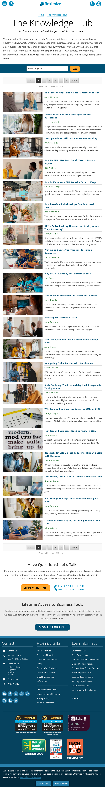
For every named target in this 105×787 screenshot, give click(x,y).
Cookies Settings (43, 783)
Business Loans (79, 650)
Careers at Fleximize (46, 655)
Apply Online (35, 588)
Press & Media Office (46, 672)
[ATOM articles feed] (15, 700)
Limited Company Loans (82, 663)
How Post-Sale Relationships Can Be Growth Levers (23, 213)
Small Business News (46, 677)
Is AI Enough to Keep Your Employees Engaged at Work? (23, 508)
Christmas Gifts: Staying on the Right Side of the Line (23, 530)
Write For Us (13, 684)
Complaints (13, 679)
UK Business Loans (80, 685)
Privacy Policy (43, 698)
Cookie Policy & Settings (30, 777)
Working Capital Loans (82, 681)
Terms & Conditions (45, 702)
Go (75, 68)
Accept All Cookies (61, 783)
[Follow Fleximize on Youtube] (21, 693)
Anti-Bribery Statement (47, 689)
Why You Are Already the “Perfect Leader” (23, 283)
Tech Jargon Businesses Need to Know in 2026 (23, 440)
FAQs (39, 663)
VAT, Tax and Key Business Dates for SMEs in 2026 (23, 418)
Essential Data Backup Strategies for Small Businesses (23, 124)
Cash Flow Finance (80, 655)
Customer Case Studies (47, 659)
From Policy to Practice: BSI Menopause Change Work (23, 349)
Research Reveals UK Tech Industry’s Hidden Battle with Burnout (23, 462)
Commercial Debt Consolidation (86, 659)
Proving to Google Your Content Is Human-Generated (23, 259)
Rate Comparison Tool (81, 672)
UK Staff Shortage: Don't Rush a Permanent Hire (23, 102)
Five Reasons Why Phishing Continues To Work (23, 305)
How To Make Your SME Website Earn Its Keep (23, 191)
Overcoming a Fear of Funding (85, 668)
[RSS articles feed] (10, 700)
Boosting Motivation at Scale (23, 327)
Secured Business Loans (82, 677)
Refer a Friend (43, 681)
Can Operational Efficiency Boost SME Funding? (23, 147)
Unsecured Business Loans (84, 690)
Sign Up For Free (52, 627)
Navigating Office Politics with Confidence (23, 372)
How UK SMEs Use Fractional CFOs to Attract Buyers (23, 169)
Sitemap (75, 698)
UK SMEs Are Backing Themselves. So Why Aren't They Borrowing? (23, 235)
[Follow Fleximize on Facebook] (10, 693)
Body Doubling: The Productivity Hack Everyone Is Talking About (23, 394)
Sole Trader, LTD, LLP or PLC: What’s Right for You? (23, 486)
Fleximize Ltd (13, 663)
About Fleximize (44, 650)
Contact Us (12, 650)
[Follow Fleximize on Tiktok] (27, 693)
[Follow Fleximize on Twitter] (15, 693)
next (74, 80)
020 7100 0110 (14, 655)
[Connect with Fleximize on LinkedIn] (4, 693)
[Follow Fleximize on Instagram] (4, 700)
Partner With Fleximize (47, 668)
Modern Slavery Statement (48, 694)
